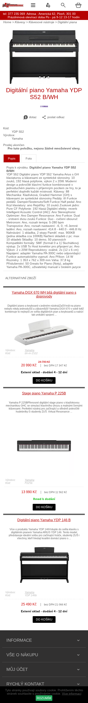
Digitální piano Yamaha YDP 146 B (44, 520)
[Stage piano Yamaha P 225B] (44, 474)
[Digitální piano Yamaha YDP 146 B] (44, 587)
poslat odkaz (56, 117)
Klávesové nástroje (41, 22)
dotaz (33, 117)
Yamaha (29, 350)
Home (7, 22)
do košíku (44, 380)
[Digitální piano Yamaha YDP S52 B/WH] (44, 83)
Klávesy (20, 22)
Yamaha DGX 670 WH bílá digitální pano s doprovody (44, 294)
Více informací (71, 693)
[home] (12, 7)
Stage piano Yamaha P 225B (44, 393)
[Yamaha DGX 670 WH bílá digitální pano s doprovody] (44, 345)
